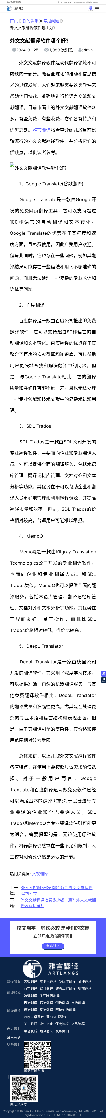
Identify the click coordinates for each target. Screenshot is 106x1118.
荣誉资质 (30, 1031)
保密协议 (62, 1024)
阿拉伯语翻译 (65, 1010)
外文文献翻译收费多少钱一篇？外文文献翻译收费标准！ (58, 903)
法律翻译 (30, 996)
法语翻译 (78, 1003)
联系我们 (62, 1031)
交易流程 (78, 1024)
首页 (14, 20)
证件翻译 (85, 981)
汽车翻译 (30, 988)
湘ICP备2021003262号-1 (65, 1115)
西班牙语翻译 (34, 1017)
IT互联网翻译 (50, 996)
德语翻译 (30, 1010)
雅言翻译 (42, 130)
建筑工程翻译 (65, 988)
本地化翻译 (48, 981)
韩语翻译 (46, 1003)
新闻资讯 (30, 20)
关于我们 (30, 1024)
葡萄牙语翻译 (56, 1017)
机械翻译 (85, 988)
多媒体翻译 (67, 981)
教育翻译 (46, 988)
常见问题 (51, 20)
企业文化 (46, 1024)
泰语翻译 (46, 1010)
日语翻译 (30, 1003)
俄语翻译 (62, 1003)
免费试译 (53, 946)
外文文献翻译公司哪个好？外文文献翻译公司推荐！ (56, 890)
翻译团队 (46, 1031)
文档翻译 (30, 981)
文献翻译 (40, 873)
